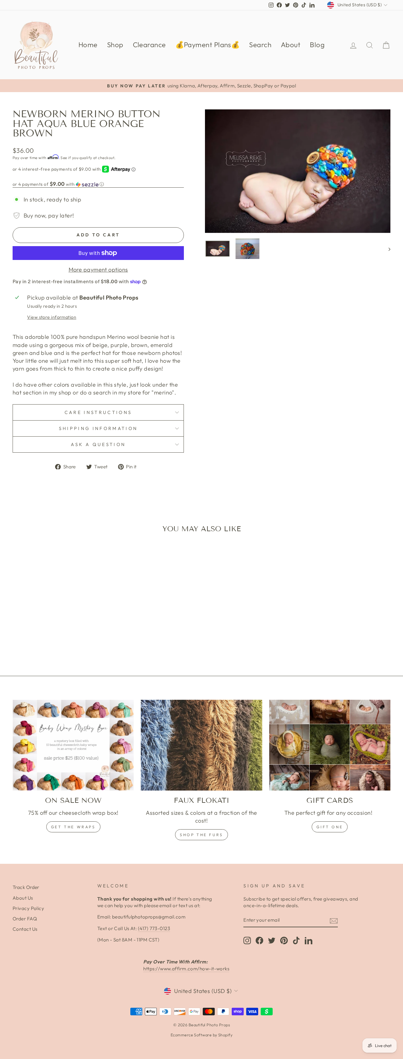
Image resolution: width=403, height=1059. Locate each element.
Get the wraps (73, 827)
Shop (115, 44)
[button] (98, 184)
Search (260, 44)
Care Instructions (98, 412)
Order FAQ (25, 919)
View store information (51, 317)
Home (88, 44)
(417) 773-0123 (154, 928)
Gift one (329, 827)
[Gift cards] (329, 745)
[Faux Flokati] (201, 745)
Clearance (149, 44)
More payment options (98, 269)
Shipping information (98, 428)
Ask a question (98, 444)
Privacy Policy (28, 908)
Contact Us (25, 929)
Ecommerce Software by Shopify (201, 1034)
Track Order (26, 887)
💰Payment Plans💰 (207, 44)
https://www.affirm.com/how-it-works (186, 969)
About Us (23, 898)
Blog (317, 44)
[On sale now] (73, 745)
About (290, 44)
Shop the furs (201, 834)
